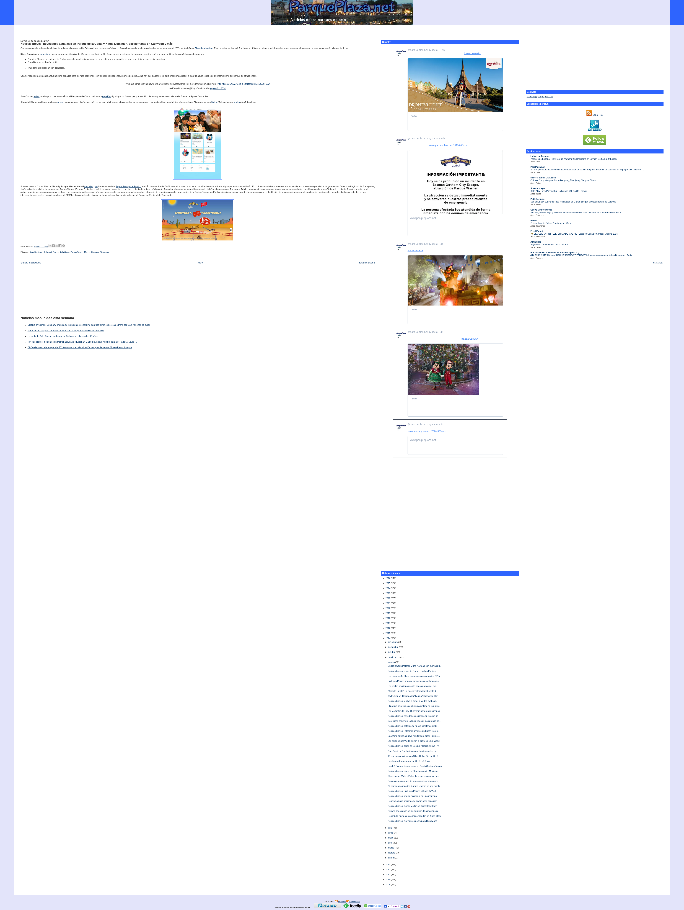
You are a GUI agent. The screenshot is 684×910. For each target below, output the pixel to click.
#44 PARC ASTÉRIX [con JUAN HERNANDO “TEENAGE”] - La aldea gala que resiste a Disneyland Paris (581, 255)
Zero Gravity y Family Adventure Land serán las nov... (413, 751)
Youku (237, 102)
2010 (388, 879)
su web (60, 102)
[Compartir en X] (57, 245)
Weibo (214, 102)
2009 (388, 884)
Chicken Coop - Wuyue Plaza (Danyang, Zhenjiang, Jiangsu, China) (563, 180)
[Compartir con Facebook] (60, 245)
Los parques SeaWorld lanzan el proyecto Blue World (414, 741)
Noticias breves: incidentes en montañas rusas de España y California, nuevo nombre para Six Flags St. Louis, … (82, 342)
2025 (388, 583)
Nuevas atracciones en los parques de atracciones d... (414, 811)
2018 (388, 618)
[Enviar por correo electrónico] (50, 245)
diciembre (393, 642)
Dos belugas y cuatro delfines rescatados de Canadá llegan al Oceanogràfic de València (573, 202)
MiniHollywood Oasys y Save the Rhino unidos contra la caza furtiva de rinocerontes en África (575, 212)
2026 (388, 578)
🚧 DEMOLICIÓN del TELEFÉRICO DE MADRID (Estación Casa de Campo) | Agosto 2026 (574, 234)
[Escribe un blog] (53, 245)
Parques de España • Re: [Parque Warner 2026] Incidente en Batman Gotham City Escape (574, 159)
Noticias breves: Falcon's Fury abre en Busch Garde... (413, 731)
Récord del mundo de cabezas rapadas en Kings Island (415, 816)
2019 (388, 613)
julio (390, 828)
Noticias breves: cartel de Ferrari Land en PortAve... (412, 671)
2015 (388, 633)
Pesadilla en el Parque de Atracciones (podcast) (554, 252)
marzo (391, 848)
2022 (388, 598)
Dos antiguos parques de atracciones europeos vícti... (414, 781)
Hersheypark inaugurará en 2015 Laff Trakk (409, 761)
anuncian (88, 186)
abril (390, 843)
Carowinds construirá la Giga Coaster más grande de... (414, 721)
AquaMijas (535, 242)
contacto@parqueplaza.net (540, 96)
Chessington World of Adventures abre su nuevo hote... (414, 776)
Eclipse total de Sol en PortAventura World (550, 223)
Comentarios (354, 902)
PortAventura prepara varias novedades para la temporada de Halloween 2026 (66, 330)
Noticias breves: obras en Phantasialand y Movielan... (414, 771)
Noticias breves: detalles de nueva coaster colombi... (413, 726)
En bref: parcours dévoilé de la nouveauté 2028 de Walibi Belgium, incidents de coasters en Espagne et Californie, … (587, 169)
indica (37, 96)
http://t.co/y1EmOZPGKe (229, 84)
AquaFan (106, 96)
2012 (388, 869)
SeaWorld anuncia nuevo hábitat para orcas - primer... (414, 736)
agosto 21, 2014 (218, 88)
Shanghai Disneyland (100, 252)
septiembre (394, 657)
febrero (392, 853)
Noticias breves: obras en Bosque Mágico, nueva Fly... (414, 746)
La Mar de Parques (540, 156)
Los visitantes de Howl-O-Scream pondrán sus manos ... (415, 711)
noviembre (393, 647)
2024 (388, 588)
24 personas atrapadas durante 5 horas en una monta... (415, 786)
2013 (388, 864)
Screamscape (537, 188)
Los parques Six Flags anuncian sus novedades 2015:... (415, 676)
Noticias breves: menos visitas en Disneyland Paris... (413, 806)
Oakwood (47, 252)
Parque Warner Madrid (80, 252)
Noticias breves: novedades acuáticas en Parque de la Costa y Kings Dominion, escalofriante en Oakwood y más (96, 43)
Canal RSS (597, 115)
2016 (388, 628)
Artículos (342, 902)
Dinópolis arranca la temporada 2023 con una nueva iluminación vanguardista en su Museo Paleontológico (80, 347)
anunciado (45, 54)
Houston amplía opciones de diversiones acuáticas (412, 801)
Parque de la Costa (61, 252)
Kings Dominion (35, 252)
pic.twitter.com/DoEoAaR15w (256, 84)
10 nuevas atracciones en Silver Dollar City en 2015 (413, 756)
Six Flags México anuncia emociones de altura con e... (414, 681)
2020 (388, 608)
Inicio (200, 263)
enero (391, 858)
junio (390, 833)
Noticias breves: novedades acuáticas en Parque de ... (414, 716)
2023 (388, 593)
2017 (388, 623)
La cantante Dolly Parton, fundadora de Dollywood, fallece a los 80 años (62, 336)
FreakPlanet (536, 231)
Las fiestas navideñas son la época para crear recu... (413, 686)
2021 (388, 603)
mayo (391, 838)
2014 (388, 638)
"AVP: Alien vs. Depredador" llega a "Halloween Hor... (413, 696)
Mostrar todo (658, 263)
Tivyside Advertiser (204, 48)
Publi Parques (537, 199)
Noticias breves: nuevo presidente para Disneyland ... (413, 821)
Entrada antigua (367, 263)
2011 (388, 874)
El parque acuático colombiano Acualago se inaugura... (414, 706)
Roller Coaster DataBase (543, 177)
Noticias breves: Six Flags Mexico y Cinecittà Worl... (412, 791)
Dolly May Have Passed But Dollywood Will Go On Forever (558, 191)
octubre (392, 652)
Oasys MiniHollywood (541, 210)
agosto (391, 662)
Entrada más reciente (30, 263)
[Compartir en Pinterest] (63, 245)
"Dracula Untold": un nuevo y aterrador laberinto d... (412, 691)
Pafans (534, 220)
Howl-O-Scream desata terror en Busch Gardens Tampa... (415, 766)
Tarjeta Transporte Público (128, 186)
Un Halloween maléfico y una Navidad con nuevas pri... (414, 666)
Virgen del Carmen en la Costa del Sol (549, 244)
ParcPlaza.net (537, 167)
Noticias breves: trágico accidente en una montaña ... (413, 796)
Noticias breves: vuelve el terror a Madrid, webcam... (413, 701)
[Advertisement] (342, 30)
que (96, 186)
